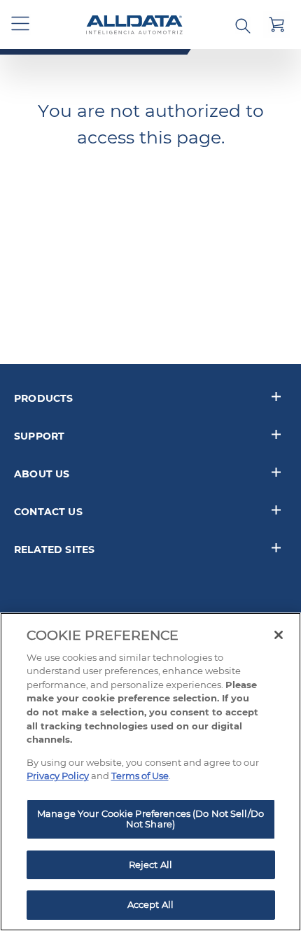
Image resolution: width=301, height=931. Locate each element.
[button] (20, 24)
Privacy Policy (58, 775)
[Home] (134, 24)
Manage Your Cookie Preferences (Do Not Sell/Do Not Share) (150, 819)
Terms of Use (140, 775)
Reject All (150, 864)
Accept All (150, 904)
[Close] (278, 635)
